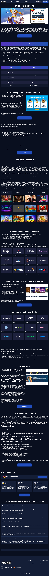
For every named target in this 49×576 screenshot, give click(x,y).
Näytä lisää (24, 494)
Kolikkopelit (42, 192)
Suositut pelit (5, 192)
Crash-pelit (30, 192)
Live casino (18, 192)
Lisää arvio (42, 477)
